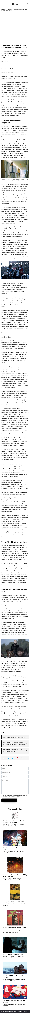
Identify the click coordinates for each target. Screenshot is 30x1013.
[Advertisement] (15, 28)
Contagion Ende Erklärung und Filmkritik (13, 902)
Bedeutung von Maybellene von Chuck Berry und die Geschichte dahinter (14, 821)
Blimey (15, 4)
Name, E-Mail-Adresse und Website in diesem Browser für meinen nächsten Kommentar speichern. (15, 796)
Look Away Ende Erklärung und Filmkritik (13, 954)
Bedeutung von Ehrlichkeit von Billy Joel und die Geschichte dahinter (14, 928)
